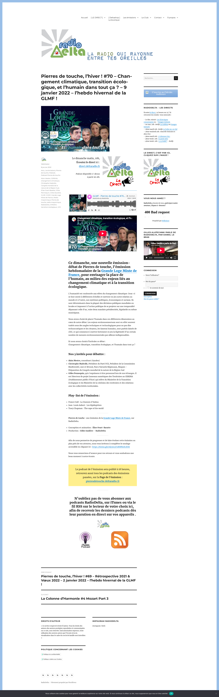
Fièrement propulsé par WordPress (63, 682)
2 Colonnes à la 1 (164, 136)
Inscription (148, 297)
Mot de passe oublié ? (151, 299)
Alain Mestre (45, 178)
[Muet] (171, 258)
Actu (42, 170)
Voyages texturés (164, 122)
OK (171, 693)
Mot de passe (151, 282)
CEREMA (54, 178)
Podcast (52, 173)
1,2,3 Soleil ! (163, 141)
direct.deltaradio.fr (89, 166)
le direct (153, 112)
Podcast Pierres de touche (50, 175)
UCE (59, 207)
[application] (161, 250)
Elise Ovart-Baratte (48, 190)
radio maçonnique (54, 202)
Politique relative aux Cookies (52, 659)
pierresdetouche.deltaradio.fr (102, 481)
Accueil (84, 18)
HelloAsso (165, 221)
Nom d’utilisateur (152, 275)
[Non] (216, 693)
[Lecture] (147, 258)
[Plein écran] (175, 258)
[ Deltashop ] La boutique (114, 19)
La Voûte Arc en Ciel (170, 129)
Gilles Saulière (55, 193)
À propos (171, 18)
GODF (48, 195)
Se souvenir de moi (157, 288)
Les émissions (129, 18)
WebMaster (45, 164)
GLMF (43, 195)
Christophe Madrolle (48, 183)
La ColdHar (164, 124)
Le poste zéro (163, 139)
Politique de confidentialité (51, 654)
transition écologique (49, 207)
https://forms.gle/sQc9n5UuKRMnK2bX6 (111, 447)
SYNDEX (53, 205)
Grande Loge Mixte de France (102, 273)
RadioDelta (45, 205)
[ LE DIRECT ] (97, 18)
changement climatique (50, 181)
